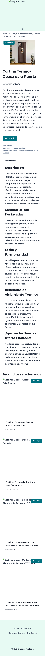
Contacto (32, 633)
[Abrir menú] (23, 29)
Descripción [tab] (10, 161)
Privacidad (26, 628)
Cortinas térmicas (18, 148)
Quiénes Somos (16, 633)
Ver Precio (10, 138)
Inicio (16, 628)
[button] (40, 43)
